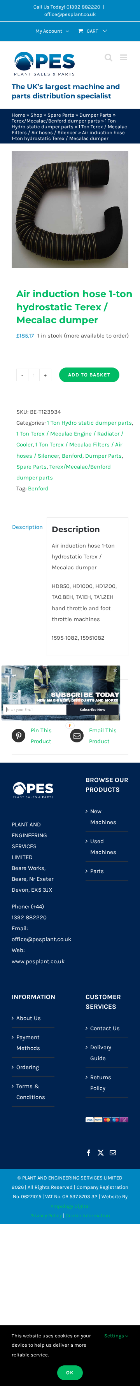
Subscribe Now (92, 709)
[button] (85, 695)
